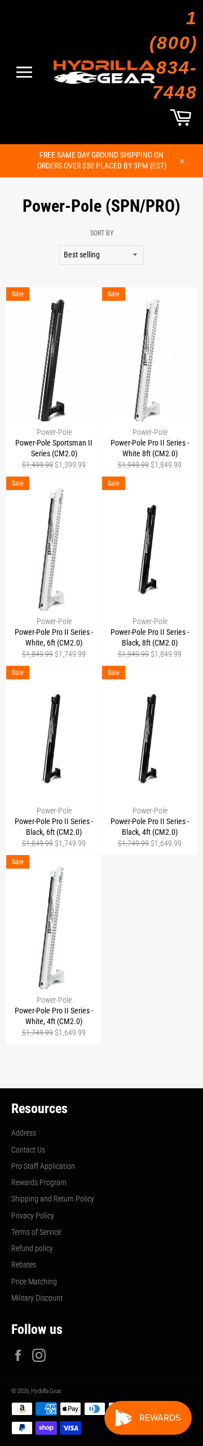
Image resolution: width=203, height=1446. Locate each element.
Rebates (23, 1264)
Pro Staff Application (43, 1166)
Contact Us (28, 1149)
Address (23, 1132)
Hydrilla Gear (45, 1391)
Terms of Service (36, 1231)
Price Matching (34, 1281)
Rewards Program (39, 1182)
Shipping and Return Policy (52, 1198)
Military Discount (37, 1297)
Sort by (101, 233)
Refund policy (32, 1248)
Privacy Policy (32, 1215)
